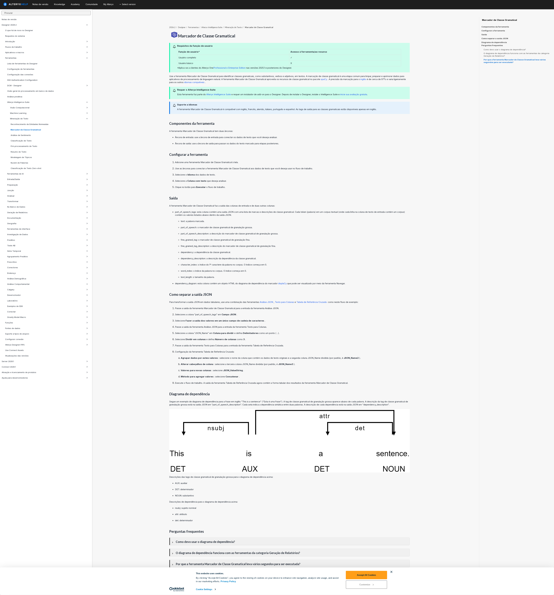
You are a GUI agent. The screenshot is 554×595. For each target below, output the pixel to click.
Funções (9, 322)
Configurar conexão (14, 339)
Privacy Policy (228, 581)
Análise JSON (267, 302)
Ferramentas (10, 58)
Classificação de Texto (21, 141)
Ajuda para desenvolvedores (15, 378)
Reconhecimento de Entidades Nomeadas (29, 124)
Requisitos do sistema (15, 36)
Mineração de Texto (19, 118)
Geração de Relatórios (17, 212)
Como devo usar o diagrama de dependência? (505, 49)
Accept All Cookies (366, 575)
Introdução (10, 41)
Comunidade (92, 4)
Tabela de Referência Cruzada (311, 302)
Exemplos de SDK (15, 306)
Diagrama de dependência (494, 42)
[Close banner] (391, 572)
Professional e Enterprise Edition (229, 67)
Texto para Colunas (285, 302)
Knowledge (59, 4)
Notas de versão (9, 19)
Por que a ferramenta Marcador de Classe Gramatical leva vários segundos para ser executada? (515, 60)
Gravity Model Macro (16, 317)
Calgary (10, 289)
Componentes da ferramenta (495, 27)
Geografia (11, 223)
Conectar (11, 311)
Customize (364, 584)
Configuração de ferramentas (20, 69)
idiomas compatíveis (194, 82)
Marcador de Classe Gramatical (25, 130)
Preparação (12, 185)
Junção (10, 190)
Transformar (12, 201)
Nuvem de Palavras (19, 163)
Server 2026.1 (8, 361)
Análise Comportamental (18, 284)
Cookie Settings (204, 589)
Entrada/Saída (13, 179)
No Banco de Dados (16, 207)
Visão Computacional (19, 107)
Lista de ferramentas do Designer (22, 63)
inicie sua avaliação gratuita (353, 94)
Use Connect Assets (14, 350)
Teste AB (11, 245)
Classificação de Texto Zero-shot (25, 168)
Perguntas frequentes (492, 45)
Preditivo (11, 240)
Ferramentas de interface (18, 229)
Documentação (14, 218)
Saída (484, 34)
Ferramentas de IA (15, 174)
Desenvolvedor (14, 295)
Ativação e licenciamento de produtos (19, 372)
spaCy (324, 79)
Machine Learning (18, 113)
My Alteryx (108, 4)
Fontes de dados (12, 328)
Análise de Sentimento (20, 135)
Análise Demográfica (16, 278)
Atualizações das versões (17, 356)
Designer (182, 27)
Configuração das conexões (20, 74)
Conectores (12, 267)
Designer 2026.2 (9, 25)
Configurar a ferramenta (493, 30)
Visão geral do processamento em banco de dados (30, 91)
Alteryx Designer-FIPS (15, 345)
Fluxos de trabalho (13, 47)
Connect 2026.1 (9, 367)
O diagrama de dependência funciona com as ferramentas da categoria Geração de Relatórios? (516, 54)
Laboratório (12, 301)
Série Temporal (14, 251)
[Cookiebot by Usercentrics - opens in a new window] (176, 589)
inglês (363, 79)
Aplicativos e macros (14, 52)
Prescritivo (12, 262)
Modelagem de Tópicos (21, 157)
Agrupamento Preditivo (17, 256)
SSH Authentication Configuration (22, 80)
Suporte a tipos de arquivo (17, 334)
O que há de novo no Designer (19, 30)
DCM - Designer (14, 85)
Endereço (11, 273)
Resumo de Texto (18, 152)
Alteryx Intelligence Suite (18, 102)
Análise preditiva (14, 96)
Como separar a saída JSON (494, 38)
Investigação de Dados (17, 234)
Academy (75, 4)
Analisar (11, 196)
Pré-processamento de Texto (23, 146)
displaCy (282, 283)
